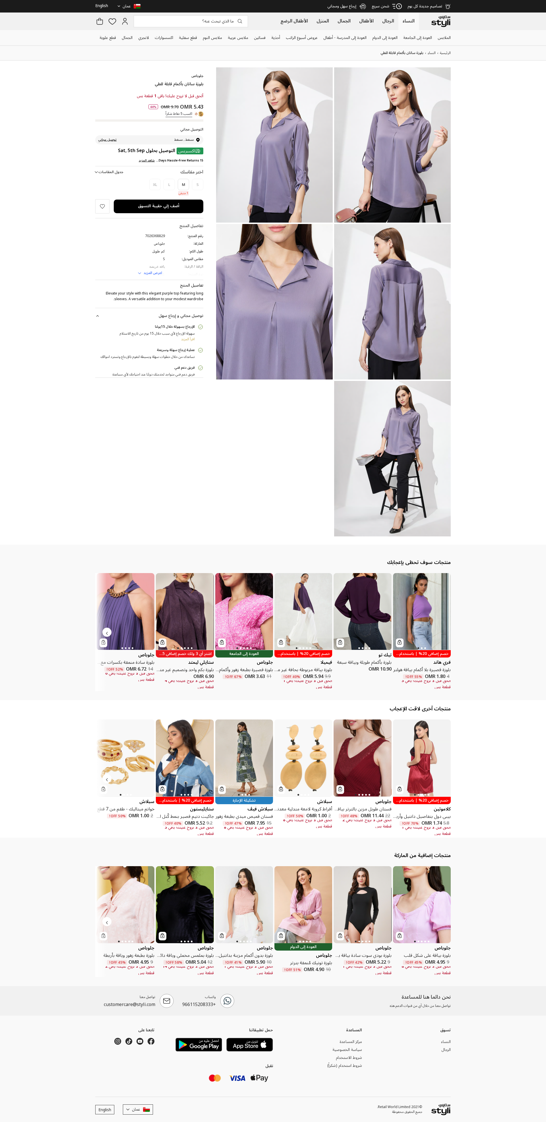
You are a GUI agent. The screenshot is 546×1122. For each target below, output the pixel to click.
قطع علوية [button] (108, 38)
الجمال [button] (127, 38)
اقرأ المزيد (188, 339)
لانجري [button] (143, 38)
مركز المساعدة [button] (351, 1042)
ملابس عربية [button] (238, 38)
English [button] (101, 5)
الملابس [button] (444, 38)
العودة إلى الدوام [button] (385, 38)
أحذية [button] (275, 38)
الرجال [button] (446, 1050)
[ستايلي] (441, 21)
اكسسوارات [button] (164, 38)
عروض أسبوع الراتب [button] (302, 38)
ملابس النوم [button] (212, 38)
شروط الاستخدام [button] (349, 1058)
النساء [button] (446, 1042)
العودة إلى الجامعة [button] (417, 38)
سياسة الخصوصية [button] (347, 1050)
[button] (130, 6)
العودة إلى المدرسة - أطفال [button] (345, 38)
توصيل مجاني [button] (107, 140)
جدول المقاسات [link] (110, 172)
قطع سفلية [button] (188, 38)
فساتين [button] (260, 38)
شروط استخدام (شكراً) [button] (344, 1065)
